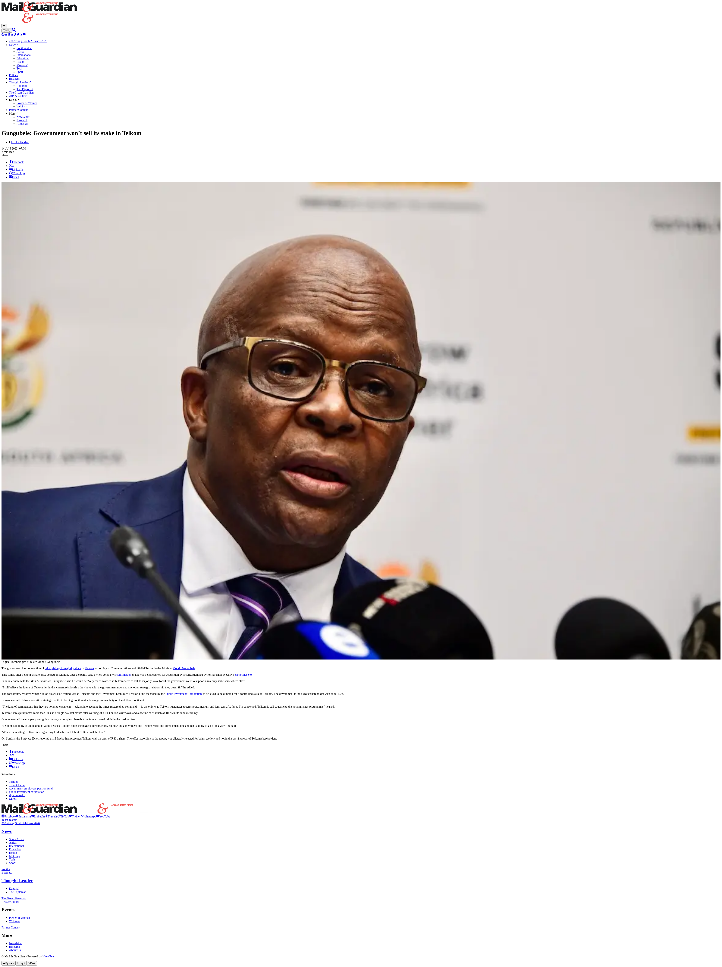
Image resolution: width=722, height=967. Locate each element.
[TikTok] (15, 34)
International (16, 846)
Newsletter (15, 943)
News (7, 831)
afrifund (13, 781)
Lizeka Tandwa (20, 142)
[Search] (14, 30)
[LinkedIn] (9, 34)
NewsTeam (49, 956)
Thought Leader (17, 880)
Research (14, 946)
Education (15, 849)
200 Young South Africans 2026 (21, 823)
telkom (13, 798)
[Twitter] (18, 34)
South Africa (16, 839)
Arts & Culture (10, 901)
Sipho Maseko (243, 674)
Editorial (14, 888)
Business (7, 872)
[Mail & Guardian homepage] (361, 13)
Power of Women (19, 917)
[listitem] (9, 816)
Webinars (14, 921)
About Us (15, 950)
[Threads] (12, 34)
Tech (12, 859)
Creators (12, 819)
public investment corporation (26, 791)
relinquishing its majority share (63, 668)
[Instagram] (6, 34)
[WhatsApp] (21, 34)
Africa (13, 842)
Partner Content (11, 927)
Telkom (89, 668)
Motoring (14, 856)
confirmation (123, 674)
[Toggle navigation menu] (4, 26)
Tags (4, 819)
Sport (12, 862)
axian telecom (17, 785)
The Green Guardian (14, 898)
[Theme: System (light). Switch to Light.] (7, 31)
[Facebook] (3, 34)
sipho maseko (17, 795)
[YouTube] (24, 34)
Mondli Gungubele (184, 668)
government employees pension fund (31, 788)
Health (13, 852)
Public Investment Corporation (183, 693)
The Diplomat (17, 892)
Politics (6, 869)
